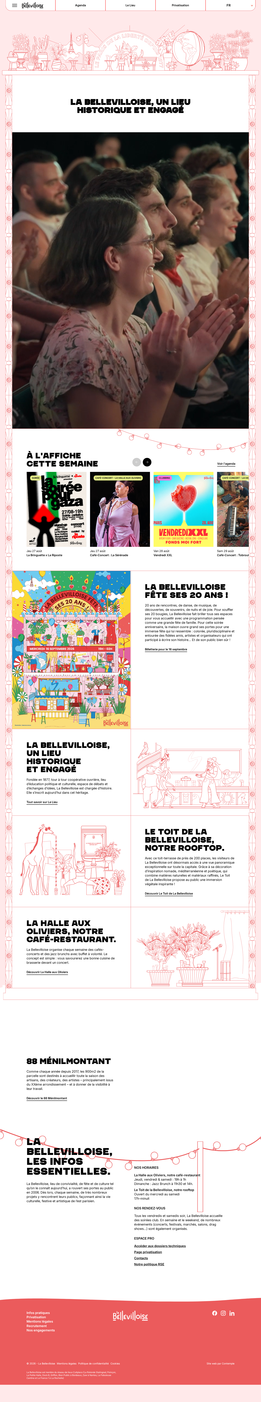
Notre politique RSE (149, 1264)
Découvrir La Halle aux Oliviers (47, 972)
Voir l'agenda (226, 463)
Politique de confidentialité (93, 1363)
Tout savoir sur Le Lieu (42, 802)
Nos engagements (41, 1330)
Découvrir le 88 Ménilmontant (47, 1098)
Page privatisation (148, 1252)
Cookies (115, 1363)
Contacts (141, 1258)
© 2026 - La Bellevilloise (41, 1363)
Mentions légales (40, 1321)
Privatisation (36, 1317)
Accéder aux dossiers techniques (160, 1246)
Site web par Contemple (220, 1363)
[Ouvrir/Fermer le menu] (14, 5)
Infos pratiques (38, 1313)
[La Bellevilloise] (32, 5)
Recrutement (37, 1326)
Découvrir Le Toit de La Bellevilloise (169, 893)
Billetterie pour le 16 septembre (166, 649)
